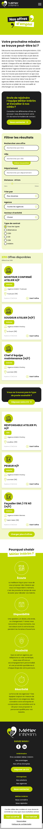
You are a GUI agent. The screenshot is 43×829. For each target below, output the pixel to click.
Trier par (8, 191)
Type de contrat (12, 223)
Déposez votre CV (20, 402)
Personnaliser (21, 821)
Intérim (10, 243)
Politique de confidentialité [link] (21, 824)
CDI (8, 237)
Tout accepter (12, 817)
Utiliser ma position (21, 163)
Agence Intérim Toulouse (17, 289)
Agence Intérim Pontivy (16, 327)
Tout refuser (31, 817)
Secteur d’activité (13, 212)
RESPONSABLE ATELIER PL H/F (20, 426)
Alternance (12, 230)
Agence (8, 202)
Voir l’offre (34, 298)
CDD (9, 233)
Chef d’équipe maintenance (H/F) (17, 356)
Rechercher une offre (14, 143)
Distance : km (12, 180)
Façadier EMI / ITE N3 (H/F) (17, 505)
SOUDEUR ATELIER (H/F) (19, 317)
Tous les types (13, 226)
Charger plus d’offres (21, 534)
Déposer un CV (21, 769)
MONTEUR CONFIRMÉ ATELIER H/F (18, 278)
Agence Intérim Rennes (16, 515)
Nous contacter (17, 122)
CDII (9, 240)
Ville (6, 154)
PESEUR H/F (11, 466)
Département (11, 168)
